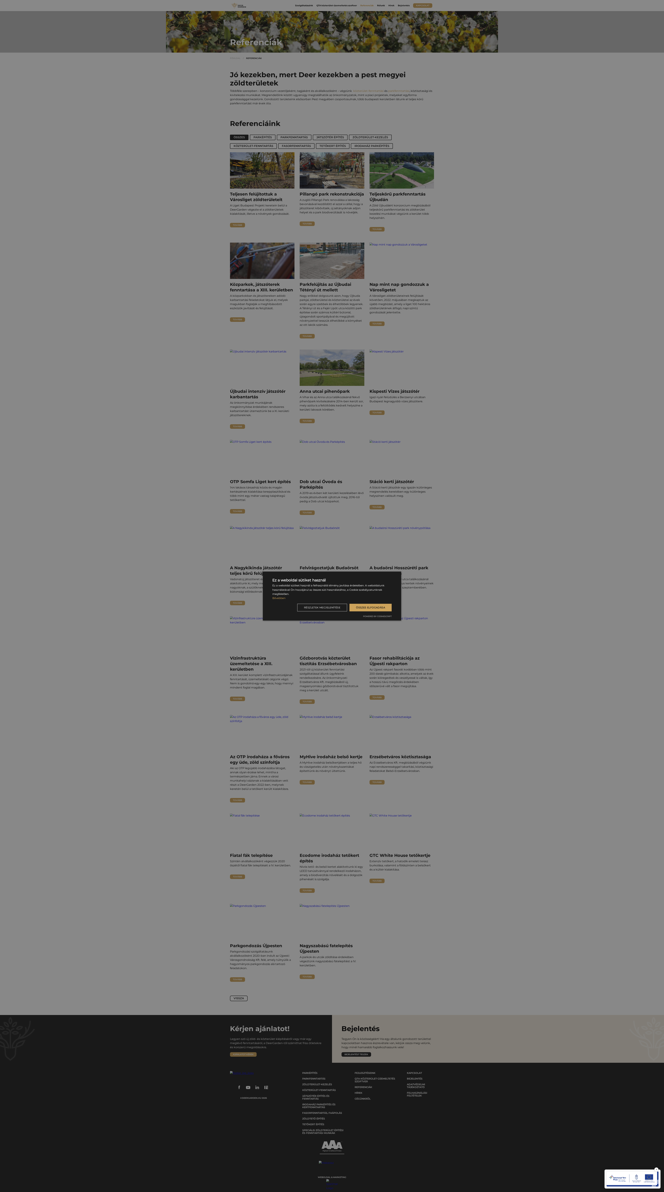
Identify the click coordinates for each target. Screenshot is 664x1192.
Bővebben (278, 598)
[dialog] (332, 596)
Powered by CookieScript (377, 616)
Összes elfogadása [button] (370, 607)
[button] (322, 607)
